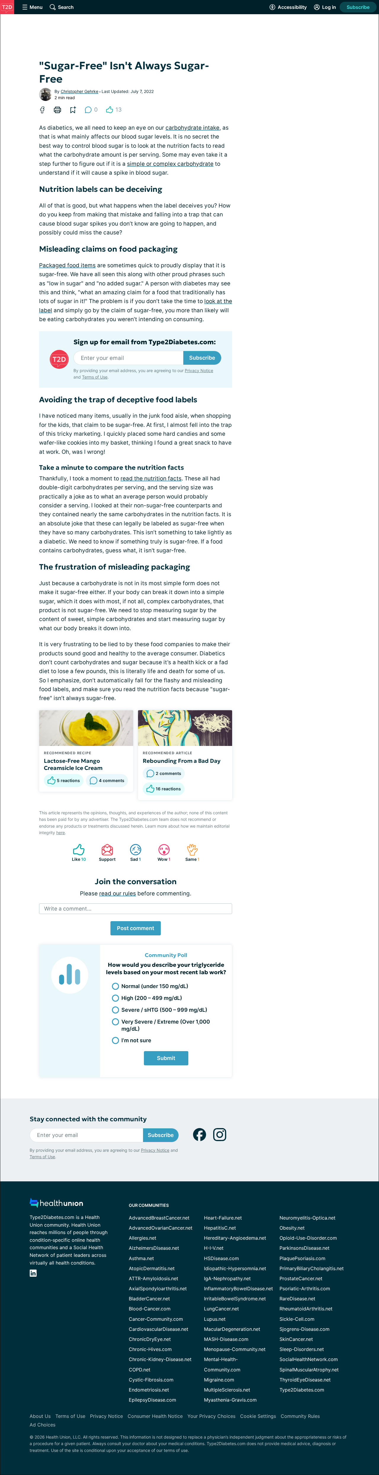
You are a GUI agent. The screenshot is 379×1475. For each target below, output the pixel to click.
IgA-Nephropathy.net (227, 1278)
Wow (161, 853)
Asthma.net (141, 1258)
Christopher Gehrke (79, 91)
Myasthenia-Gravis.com (230, 1400)
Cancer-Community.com (156, 1319)
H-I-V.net (214, 1248)
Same (190, 853)
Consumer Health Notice (155, 1416)
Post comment (135, 928)
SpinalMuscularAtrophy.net (309, 1370)
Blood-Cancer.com (150, 1309)
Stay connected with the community (88, 1119)
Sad (132, 853)
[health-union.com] (56, 1204)
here (60, 832)
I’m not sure (136, 1040)
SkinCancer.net (296, 1339)
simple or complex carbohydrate (170, 163)
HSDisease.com (221, 1258)
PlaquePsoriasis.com (302, 1258)
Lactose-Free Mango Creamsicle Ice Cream (73, 764)
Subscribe (358, 7)
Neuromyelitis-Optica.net (307, 1218)
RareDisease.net (297, 1299)
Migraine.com (219, 1380)
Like (76, 853)
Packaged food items (67, 265)
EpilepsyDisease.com (152, 1400)
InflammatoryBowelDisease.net (238, 1288)
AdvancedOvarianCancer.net (160, 1228)
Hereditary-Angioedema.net (235, 1238)
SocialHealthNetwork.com (309, 1359)
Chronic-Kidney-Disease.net (160, 1359)
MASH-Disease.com (226, 1339)
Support (105, 853)
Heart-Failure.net (223, 1218)
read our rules (117, 893)
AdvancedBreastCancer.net (159, 1218)
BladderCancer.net (149, 1299)
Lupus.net (215, 1319)
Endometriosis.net (149, 1390)
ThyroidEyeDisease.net (305, 1380)
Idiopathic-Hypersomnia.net (235, 1268)
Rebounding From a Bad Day (182, 760)
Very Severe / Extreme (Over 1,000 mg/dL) (165, 1025)
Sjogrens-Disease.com (305, 1329)
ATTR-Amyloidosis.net (153, 1278)
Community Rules (300, 1416)
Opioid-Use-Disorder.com (308, 1238)
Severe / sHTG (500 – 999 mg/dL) (164, 1010)
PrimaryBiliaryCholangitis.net (312, 1268)
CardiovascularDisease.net (158, 1329)
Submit (166, 1058)
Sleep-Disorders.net (302, 1349)
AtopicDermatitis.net (152, 1268)
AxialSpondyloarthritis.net (158, 1288)
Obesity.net (292, 1228)
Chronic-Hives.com (150, 1349)
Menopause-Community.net (235, 1349)
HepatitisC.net (220, 1228)
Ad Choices (42, 1425)
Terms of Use (94, 376)
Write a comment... (67, 908)
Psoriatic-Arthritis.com (305, 1288)
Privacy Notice (199, 370)
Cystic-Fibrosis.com (151, 1380)
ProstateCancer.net (301, 1278)
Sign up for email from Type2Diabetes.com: (144, 342)
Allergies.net (142, 1238)
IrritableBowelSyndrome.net (235, 1299)
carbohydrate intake (192, 127)
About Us (40, 1416)
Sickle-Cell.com (297, 1319)
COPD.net (139, 1370)
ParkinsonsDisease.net (305, 1248)
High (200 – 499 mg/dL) (151, 998)
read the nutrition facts (151, 478)
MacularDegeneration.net (232, 1329)
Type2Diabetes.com (302, 1390)
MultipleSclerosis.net (227, 1390)
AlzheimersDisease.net (154, 1248)
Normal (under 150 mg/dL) (154, 986)
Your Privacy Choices (211, 1416)
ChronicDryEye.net (150, 1339)
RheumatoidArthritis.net (306, 1309)
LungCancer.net (221, 1309)
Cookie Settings (258, 1416)
